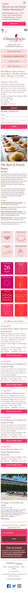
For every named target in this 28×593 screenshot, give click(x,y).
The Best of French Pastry (14, 74)
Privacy (14, 568)
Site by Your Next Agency (14, 579)
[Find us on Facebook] (9, 586)
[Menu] (25, 29)
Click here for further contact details (11, 556)
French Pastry (6, 73)
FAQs (4, 566)
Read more (5, 518)
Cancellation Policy (13, 566)
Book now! (14, 23)
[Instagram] (19, 586)
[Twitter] (14, 586)
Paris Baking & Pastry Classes (12, 71)
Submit (14, 126)
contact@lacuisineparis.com (14, 46)
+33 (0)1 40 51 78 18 (14, 44)
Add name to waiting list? (10, 111)
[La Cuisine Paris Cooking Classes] (14, 38)
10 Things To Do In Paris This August (12, 503)
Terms (22, 566)
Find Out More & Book (14, 355)
